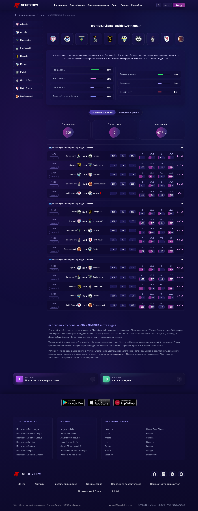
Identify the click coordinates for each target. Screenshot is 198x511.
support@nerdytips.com (120, 505)
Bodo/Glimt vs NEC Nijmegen (73, 450)
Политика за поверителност (126, 483)
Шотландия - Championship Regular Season (72, 147)
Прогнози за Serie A (25, 446)
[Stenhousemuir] (181, 39)
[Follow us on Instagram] (163, 474)
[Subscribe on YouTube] (181, 474)
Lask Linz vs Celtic (69, 441)
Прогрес (125, 5)
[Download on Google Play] (73, 402)
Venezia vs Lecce (68, 433)
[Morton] (124, 39)
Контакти (39, 483)
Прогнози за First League (27, 429)
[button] (158, 5)
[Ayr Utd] (67, 39)
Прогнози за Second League (29, 433)
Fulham (149, 433)
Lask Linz (109, 429)
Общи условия (94, 483)
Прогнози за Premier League (29, 437)
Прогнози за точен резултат (165, 483)
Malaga (149, 450)
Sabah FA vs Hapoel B (70, 446)
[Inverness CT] (96, 39)
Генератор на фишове (98, 5)
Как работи (136, 5)
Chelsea (149, 437)
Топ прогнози (60, 5)
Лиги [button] (114, 5)
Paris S (108, 450)
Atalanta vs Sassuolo (70, 437)
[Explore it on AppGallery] (125, 402)
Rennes (108, 446)
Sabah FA (109, 454)
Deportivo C (151, 454)
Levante (149, 446)
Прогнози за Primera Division (29, 454)
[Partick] (138, 39)
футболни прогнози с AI (116, 354)
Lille (106, 441)
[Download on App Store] (99, 402)
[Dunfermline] (81, 39)
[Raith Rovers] (167, 39)
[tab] (102, 112)
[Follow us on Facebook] (154, 474)
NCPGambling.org (72, 505)
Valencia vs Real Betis (70, 454)
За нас (21, 483)
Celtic (107, 433)
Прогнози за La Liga (25, 441)
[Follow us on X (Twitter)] (172, 474)
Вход (179, 5)
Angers (108, 437)
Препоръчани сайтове (65, 483)
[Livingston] (110, 39)
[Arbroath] (53, 39)
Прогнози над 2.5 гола (89, 491)
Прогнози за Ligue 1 (25, 450)
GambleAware (54, 505)
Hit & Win (115, 491)
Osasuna (150, 441)
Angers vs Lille (67, 429)
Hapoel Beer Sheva (155, 429)
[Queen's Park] (152, 39)
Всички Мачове (77, 5)
